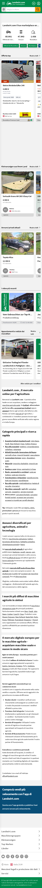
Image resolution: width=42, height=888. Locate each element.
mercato (19, 413)
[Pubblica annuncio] (34, 3)
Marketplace (32, 46)
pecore (28, 552)
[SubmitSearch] (38, 9)
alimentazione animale (10, 544)
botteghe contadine (27, 541)
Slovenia (5, 669)
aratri (7, 460)
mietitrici (23, 446)
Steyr (26, 611)
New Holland (14, 444)
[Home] (16, 3)
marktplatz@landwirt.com (24, 885)
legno (23, 544)
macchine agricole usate (11, 405)
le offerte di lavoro (13, 557)
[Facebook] (12, 856)
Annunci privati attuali (10, 227)
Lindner (10, 614)
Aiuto (6, 864)
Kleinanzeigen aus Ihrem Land (14, 166)
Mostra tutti (34, 55)
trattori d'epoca (31, 444)
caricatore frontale (23, 494)
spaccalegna (35, 455)
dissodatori (31, 458)
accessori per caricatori (25, 497)
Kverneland (19, 620)
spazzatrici (16, 492)
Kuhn (36, 617)
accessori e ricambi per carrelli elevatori (19, 500)
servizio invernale (27, 492)
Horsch (35, 620)
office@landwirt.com (10, 776)
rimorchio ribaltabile (20, 463)
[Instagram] (8, 856)
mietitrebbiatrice (25, 483)
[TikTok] (17, 856)
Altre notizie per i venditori (31, 383)
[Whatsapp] (22, 856)
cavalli (22, 552)
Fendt (7, 444)
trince (19, 469)
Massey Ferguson (8, 617)
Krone (4, 620)
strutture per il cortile (10, 573)
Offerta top (6, 55)
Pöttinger (10, 620)
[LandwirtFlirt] (26, 856)
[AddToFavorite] (31, 63)
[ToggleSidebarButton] (3, 3)
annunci (23, 46)
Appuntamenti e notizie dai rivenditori (12, 332)
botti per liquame (11, 480)
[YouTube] (3, 856)
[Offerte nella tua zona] (3, 9)
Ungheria (31, 666)
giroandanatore (33, 446)
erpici (24, 458)
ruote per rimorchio (19, 475)
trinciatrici (16, 486)
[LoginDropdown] (39, 3)
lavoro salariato (8, 560)
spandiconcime (32, 477)
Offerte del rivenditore (11, 46)
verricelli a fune (10, 455)
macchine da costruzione (18, 539)
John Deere (35, 441)
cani (33, 552)
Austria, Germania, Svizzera (12, 666)
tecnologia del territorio (11, 541)
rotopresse (17, 449)
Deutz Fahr (29, 617)
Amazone (27, 620)
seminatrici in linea (29, 469)
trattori (30, 539)
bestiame (16, 552)
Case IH (16, 614)
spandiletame (23, 480)
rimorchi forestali (23, 455)
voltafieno (8, 449)
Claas (22, 444)
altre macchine (20, 576)
